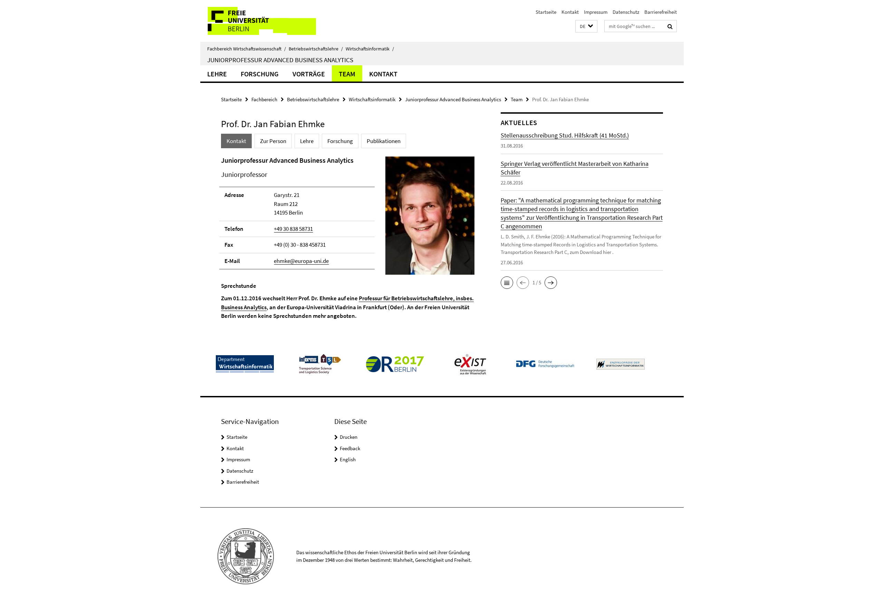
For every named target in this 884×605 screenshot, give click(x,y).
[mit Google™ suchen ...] (670, 26)
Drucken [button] (348, 437)
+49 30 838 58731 (293, 229)
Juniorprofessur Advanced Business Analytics (280, 60)
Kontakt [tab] (236, 141)
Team (347, 73)
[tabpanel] (347, 238)
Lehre (217, 73)
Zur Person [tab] (273, 141)
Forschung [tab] (340, 141)
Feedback (350, 448)
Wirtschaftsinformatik (370, 48)
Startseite (546, 12)
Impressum (595, 12)
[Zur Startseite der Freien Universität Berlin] (258, 21)
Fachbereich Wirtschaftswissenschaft (246, 48)
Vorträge (308, 73)
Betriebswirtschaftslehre (316, 48)
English (348, 459)
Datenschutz (626, 12)
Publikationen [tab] (384, 141)
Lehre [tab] (307, 141)
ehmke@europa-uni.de (301, 261)
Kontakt (570, 12)
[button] (586, 26)
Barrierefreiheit (660, 12)
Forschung (260, 73)
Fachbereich (264, 99)
